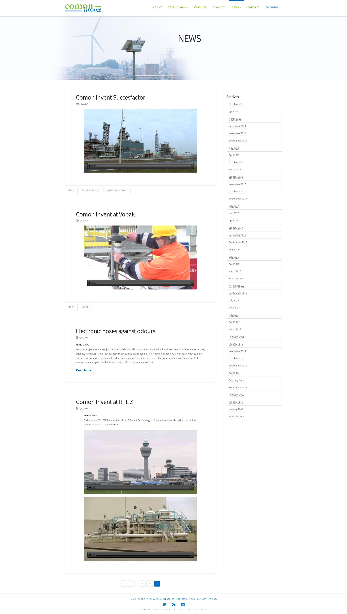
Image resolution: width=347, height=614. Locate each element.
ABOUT (157, 7)
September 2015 (238, 293)
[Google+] (173, 604)
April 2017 (234, 220)
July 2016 (234, 256)
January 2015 (236, 343)
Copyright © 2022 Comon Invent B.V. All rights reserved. (173, 609)
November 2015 (237, 285)
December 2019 (237, 126)
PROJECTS (219, 7)
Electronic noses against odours (115, 331)
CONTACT (254, 7)
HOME (133, 599)
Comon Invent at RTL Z (104, 402)
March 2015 (235, 329)
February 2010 (236, 394)
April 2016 (234, 264)
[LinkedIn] (183, 604)
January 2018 (236, 176)
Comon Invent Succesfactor (110, 97)
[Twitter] (164, 604)
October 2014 (236, 358)
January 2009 (236, 409)
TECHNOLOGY (177, 4)
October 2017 (236, 191)
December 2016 (237, 235)
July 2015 (234, 300)
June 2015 (234, 307)
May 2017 (234, 213)
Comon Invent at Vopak (105, 214)
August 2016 (235, 249)
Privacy (213, 599)
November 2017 (237, 184)
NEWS (236, 4)
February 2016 (236, 278)
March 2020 (235, 118)
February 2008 (236, 416)
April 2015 (234, 322)
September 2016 (238, 242)
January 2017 (236, 227)
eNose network (90, 190)
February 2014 (236, 380)
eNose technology (117, 190)
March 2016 (235, 271)
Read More (83, 370)
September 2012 (238, 387)
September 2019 (238, 140)
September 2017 (238, 198)
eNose (71, 190)
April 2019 (234, 155)
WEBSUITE (200, 7)
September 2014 (238, 365)
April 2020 (234, 111)
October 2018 (236, 162)
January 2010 (236, 401)
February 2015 (236, 336)
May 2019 (234, 147)
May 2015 (234, 314)
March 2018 (235, 169)
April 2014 (234, 373)
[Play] (90, 166)
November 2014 (237, 351)
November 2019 (237, 133)
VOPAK (85, 307)
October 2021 (236, 104)
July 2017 (234, 205)
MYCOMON (272, 7)
